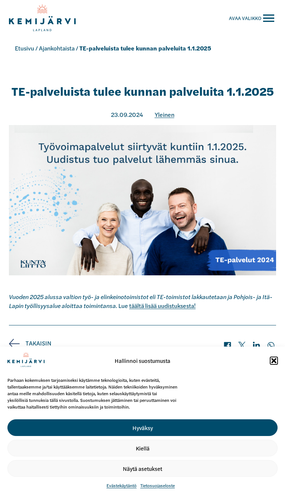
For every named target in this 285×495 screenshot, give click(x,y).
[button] (274, 360)
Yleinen (164, 114)
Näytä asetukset (142, 468)
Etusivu (24, 48)
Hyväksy (142, 428)
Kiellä (143, 448)
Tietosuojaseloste (157, 485)
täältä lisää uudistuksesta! (162, 305)
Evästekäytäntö (122, 485)
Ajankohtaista (57, 48)
